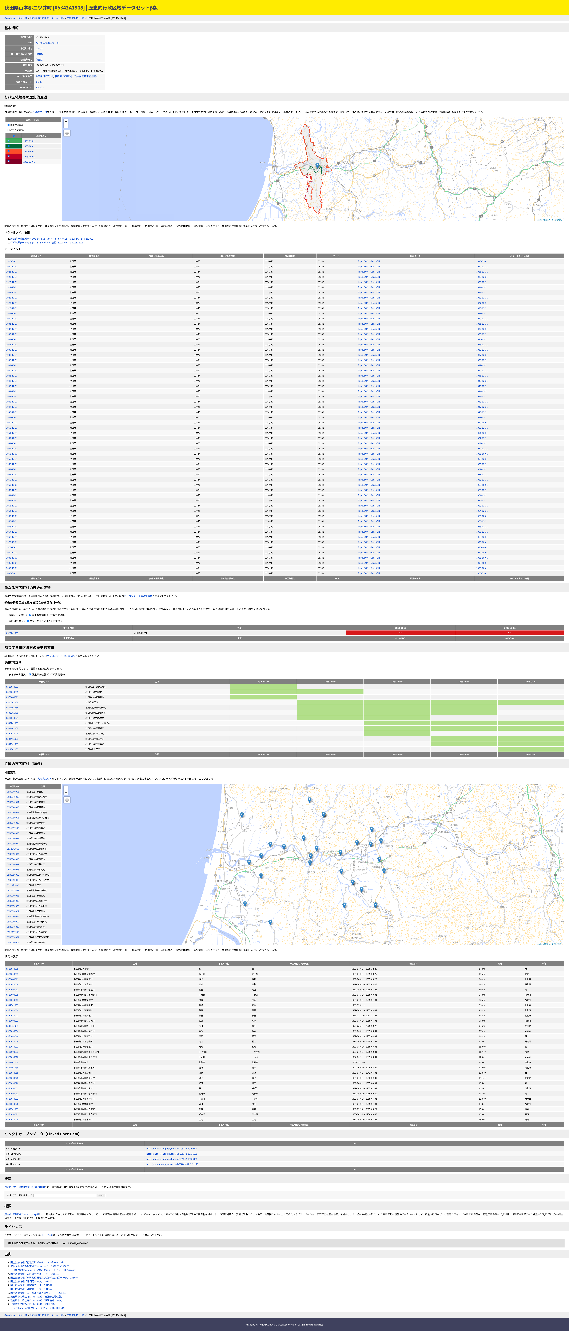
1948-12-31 (11, 412)
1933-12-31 (11, 334)
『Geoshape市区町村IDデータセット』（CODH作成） (38, 1308)
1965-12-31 (11, 521)
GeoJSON (375, 261)
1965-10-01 (11, 515)
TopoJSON (363, 261)
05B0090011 (12, 989)
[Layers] (67, 133)
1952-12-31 (11, 438)
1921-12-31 (11, 271)
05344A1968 (12, 738)
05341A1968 (12, 728)
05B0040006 (12, 1119)
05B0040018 (12, 1036)
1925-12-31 (11, 292)
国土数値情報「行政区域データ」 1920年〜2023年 (37, 1262)
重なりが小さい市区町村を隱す (46, 620)
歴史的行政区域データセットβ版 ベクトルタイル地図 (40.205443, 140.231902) (52, 238)
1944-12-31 (11, 391)
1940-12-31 (11, 370)
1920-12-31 (11, 266)
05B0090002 (12, 1088)
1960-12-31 (11, 489)
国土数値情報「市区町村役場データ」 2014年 (34, 1274)
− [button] (66, 125)
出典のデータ (40, 112)
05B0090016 (12, 1056)
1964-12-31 (11, 510)
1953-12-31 (11, 443)
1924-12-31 (11, 287)
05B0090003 (12, 1051)
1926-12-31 (11, 297)
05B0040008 (12, 733)
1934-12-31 (11, 339)
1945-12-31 (11, 396)
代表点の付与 (45, 778)
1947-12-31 (11, 406)
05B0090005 (12, 994)
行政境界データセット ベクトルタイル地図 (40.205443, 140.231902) (47, 242)
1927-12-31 (11, 302)
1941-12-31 (11, 375)
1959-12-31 (11, 479)
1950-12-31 (11, 427)
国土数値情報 (16, 124)
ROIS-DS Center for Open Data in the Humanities (296, 1324)
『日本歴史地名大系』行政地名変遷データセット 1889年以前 (43, 1270)
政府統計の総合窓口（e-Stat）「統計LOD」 (33, 1304)
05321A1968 (12, 707)
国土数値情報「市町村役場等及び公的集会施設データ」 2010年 (44, 1277)
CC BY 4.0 (47, 1235)
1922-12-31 (11, 276)
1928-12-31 (11, 308)
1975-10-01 (11, 547)
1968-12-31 (11, 536)
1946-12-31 (11, 401)
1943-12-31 (11, 385)
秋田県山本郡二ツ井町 (47, 43)
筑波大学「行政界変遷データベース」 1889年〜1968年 (39, 1266)
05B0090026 (12, 1083)
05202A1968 (12, 632)
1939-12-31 (11, 365)
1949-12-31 (11, 417)
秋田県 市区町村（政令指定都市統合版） (76, 76)
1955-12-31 (11, 458)
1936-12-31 (11, 349)
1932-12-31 (11, 328)
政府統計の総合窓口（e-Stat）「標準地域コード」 (37, 1300)
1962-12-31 (11, 500)
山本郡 (39, 54)
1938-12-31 (11, 360)
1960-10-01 (11, 484)
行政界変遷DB (17, 130)
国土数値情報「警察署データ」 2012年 (31, 1285)
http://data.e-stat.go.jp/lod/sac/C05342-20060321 (171, 1148)
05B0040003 (12, 686)
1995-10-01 (11, 562)
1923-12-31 (11, 281)
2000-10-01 (11, 568)
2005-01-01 (11, 573)
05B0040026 (12, 1103)
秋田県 (39, 59)
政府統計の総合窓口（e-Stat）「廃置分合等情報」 (37, 1296)
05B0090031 (12, 1114)
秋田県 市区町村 (44, 76)
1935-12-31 (11, 344)
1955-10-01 (11, 453)
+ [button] (66, 121)
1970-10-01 (11, 542)
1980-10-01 (11, 552)
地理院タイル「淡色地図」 (553, 220)
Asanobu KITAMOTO (257, 1324)
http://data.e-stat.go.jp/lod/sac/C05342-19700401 (171, 1158)
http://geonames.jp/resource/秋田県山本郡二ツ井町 (172, 1164)
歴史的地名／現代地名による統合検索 (24, 1187)
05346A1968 (12, 743)
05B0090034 (12, 1031)
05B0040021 (12, 717)
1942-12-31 (11, 380)
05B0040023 (12, 1046)
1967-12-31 (11, 531)
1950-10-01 (11, 422)
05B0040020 (12, 1010)
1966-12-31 (11, 526)
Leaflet (539, 220)
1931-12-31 (11, 323)
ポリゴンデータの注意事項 (138, 596)
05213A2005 (12, 749)
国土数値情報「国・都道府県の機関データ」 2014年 (38, 1293)
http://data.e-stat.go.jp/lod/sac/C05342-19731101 (171, 1153)
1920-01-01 (11, 261)
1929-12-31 (11, 313)
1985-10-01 (11, 557)
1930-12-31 (11, 318)
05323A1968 (12, 1109)
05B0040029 (12, 1041)
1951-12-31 (11, 432)
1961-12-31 (11, 495)
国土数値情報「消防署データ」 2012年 (31, 1289)
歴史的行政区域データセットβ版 (47, 18)
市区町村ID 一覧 (75, 18)
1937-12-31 (11, 354)
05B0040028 (12, 984)
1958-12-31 (11, 474)
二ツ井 (39, 48)
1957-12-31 (11, 469)
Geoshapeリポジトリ (15, 18)
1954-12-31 (11, 448)
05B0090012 (12, 1093)
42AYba (40, 87)
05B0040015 (12, 1072)
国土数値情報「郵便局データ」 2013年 (31, 1281)
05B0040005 (12, 691)
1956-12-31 (11, 464)
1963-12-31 (11, 505)
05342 (39, 82)
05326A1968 (12, 712)
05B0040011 (12, 697)
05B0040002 (12, 1098)
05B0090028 (12, 1077)
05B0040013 (12, 999)
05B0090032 (12, 1020)
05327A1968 (12, 723)
